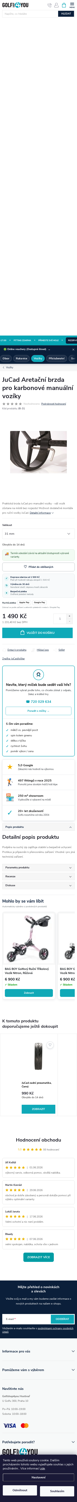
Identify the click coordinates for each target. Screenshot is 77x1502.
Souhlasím (57, 1491)
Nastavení (38, 1477)
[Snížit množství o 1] (69, 621)
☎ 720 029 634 (38, 701)
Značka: (13, 658)
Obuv (6, 358)
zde (42, 1468)
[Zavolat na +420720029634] (49, 5)
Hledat (66, 13)
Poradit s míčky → (38, 711)
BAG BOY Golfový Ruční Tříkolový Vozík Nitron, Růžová (27, 971)
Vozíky (38, 358)
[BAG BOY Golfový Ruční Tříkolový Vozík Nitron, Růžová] (28, 938)
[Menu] (72, 5)
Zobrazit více (38, 1257)
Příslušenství (56, 358)
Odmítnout (20, 1490)
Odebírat (62, 1319)
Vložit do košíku (41, 633)
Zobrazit (29, 993)
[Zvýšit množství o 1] (69, 616)
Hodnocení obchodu (38, 1140)
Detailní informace (40, 513)
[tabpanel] (38, 1075)
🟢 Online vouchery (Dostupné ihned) (27, 349)
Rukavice (21, 358)
